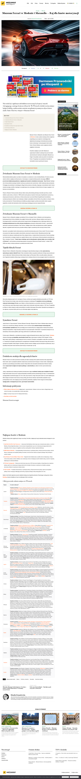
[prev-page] (74, 106)
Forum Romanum (41, 487)
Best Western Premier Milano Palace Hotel (13, 456)
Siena (21, 504)
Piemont (5, 510)
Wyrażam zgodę (65, 777)
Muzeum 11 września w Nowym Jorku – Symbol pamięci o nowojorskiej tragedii (64, 135)
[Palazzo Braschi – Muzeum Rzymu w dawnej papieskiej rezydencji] (75, 144)
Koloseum (21, 487)
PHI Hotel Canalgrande (9, 463)
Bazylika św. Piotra (30, 487)
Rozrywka (32, 679)
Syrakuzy (30, 674)
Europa (37, 10)
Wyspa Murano (16, 544)
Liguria (5, 564)
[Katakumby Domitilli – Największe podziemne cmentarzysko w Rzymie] (75, 168)
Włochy (43, 10)
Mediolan (44, 530)
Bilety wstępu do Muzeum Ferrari (11, 389)
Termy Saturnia (45, 500)
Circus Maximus (30, 490)
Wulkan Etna (42, 668)
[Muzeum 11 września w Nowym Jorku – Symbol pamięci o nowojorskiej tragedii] (75, 135)
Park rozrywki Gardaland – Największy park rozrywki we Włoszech (40, 687)
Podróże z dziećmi (25, 679)
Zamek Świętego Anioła (15, 488)
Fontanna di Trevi (49, 487)
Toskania (5, 501)
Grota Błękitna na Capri (25, 624)
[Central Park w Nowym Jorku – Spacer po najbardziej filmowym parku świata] (68, 117)
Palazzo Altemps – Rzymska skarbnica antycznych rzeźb (63, 152)
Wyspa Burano (23, 544)
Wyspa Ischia (28, 626)
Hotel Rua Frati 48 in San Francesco (12, 444)
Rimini (14, 577)
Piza (19, 504)
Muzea (18, 679)
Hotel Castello (7, 469)
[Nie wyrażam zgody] (79, 777)
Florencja (16, 504)
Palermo (19, 674)
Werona (15, 550)
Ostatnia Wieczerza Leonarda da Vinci (26, 526)
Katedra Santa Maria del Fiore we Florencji (36, 498)
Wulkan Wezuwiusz (22, 621)
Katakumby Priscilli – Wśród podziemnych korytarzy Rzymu (64, 160)
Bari (34, 634)
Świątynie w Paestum (44, 624)
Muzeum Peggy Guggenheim (38, 548)
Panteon (36, 487)
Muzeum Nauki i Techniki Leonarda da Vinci (18, 530)
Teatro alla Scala (37, 526)
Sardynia (5, 662)
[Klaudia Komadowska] (6, 697)
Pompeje (28, 621)
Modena (52, 335)
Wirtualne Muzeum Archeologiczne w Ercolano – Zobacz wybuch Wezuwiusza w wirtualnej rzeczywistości (15, 688)
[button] (77, 3)
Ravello (50, 626)
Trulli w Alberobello (17, 630)
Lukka (24, 504)
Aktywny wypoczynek (11, 679)
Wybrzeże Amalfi (41, 626)
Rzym (19, 494)
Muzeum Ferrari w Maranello (20, 572)
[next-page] (76, 106)
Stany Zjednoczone (6, 726)
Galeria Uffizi (47, 498)
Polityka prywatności (74, 777)
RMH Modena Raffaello (9, 450)
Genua (50, 565)
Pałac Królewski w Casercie (41, 621)
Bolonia (36, 576)
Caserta (22, 625)
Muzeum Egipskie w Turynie (31, 507)
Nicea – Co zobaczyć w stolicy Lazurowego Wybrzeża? (66, 757)
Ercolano (18, 626)
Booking (5, 477)
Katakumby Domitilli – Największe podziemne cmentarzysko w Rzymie (63, 168)
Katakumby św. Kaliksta (21, 490)
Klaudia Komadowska (37, 18)
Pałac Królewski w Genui (17, 563)
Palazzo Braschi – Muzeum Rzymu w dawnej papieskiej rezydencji (63, 143)
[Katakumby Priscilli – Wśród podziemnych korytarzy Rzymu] (75, 160)
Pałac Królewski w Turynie (15, 508)
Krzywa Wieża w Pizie (23, 498)
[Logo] (8, 3)
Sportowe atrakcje (39, 679)
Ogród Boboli (21, 503)
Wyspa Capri (22, 626)
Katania (22, 674)
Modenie (33, 137)
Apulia (5, 632)
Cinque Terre (30, 563)
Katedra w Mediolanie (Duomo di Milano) (27, 525)
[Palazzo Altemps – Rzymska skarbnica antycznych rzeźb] (75, 152)
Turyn (24, 512)
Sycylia (5, 672)
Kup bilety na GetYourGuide (10, 396)
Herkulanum (33, 621)
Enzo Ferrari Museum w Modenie (33, 572)
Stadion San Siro (18, 529)
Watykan (24, 487)
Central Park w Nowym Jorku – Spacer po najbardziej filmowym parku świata (68, 125)
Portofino (15, 566)
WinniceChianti (48, 501)
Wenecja (12, 550)
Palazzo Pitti (21, 500)
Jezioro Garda (18, 527)
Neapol (15, 625)
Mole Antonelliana (22, 507)
